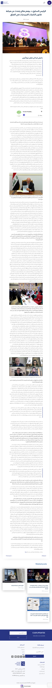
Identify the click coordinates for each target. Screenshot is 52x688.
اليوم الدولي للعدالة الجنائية (17, 585)
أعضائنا (42, 669)
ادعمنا (22, 649)
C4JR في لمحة (41, 665)
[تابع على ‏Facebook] (24, 657)
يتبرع (23, 652)
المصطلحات (41, 671)
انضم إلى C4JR (20, 647)
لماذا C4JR (42, 667)
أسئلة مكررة (41, 673)
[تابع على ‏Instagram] (18, 657)
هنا (25, 552)
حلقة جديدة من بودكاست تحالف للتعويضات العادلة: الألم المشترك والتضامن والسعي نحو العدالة (38, 587)
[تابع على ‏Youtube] (16, 657)
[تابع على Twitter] (21, 657)
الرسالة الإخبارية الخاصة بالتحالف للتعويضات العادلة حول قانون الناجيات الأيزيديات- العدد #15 (39, 615)
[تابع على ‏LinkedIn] (12, 657)
